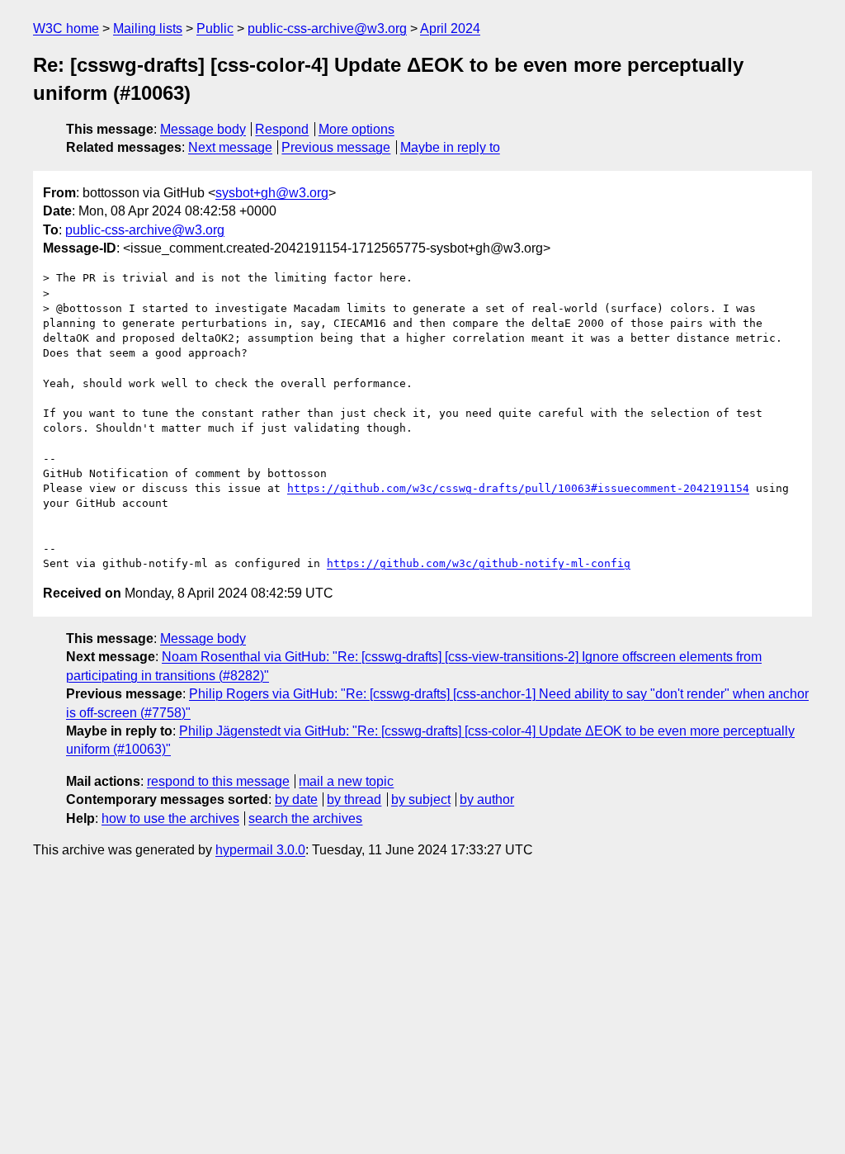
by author (487, 799)
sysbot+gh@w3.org (271, 193)
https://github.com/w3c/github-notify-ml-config (478, 563)
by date (296, 799)
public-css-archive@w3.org (327, 28)
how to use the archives (170, 818)
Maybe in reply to (450, 147)
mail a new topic (346, 781)
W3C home (66, 28)
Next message (230, 147)
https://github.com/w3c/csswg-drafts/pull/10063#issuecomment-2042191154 (518, 488)
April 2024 (450, 28)
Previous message (335, 147)
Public (215, 28)
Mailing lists (147, 28)
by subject (421, 799)
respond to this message (218, 781)
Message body (203, 129)
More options (356, 129)
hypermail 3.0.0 (260, 850)
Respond (282, 129)
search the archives (305, 818)
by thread (354, 799)
